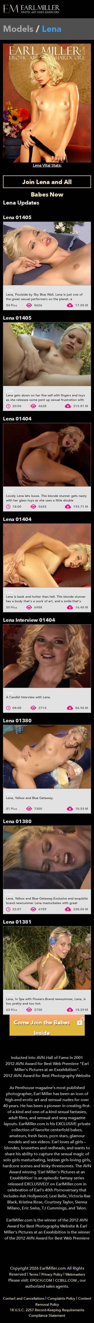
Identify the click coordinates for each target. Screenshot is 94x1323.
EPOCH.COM (41, 1280)
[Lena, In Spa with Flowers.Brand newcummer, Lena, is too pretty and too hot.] (47, 958)
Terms (33, 1274)
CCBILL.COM (66, 1280)
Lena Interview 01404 (29, 620)
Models (18, 29)
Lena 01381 (17, 922)
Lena (9, 290)
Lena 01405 (17, 217)
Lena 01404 (17, 418)
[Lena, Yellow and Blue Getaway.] (47, 756)
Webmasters (75, 1274)
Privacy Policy (51, 1274)
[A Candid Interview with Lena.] (47, 656)
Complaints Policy (61, 1298)
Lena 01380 (17, 720)
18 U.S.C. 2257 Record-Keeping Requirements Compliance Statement (47, 1313)
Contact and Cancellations (23, 1298)
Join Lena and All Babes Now (47, 183)
